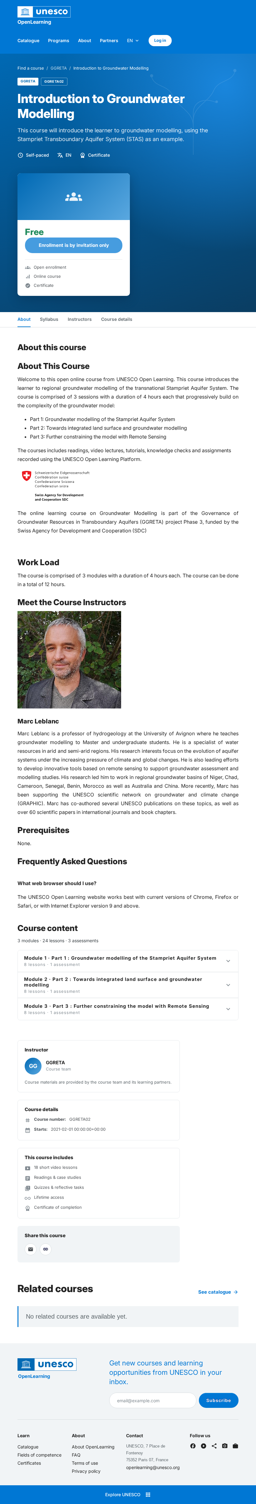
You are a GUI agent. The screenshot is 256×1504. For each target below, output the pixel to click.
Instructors (80, 319)
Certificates (29, 1463)
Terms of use (85, 1463)
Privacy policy (86, 1471)
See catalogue (218, 1292)
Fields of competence (39, 1454)
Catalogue (28, 40)
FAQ (76, 1454)
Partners (109, 40)
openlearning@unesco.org (153, 1467)
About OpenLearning (93, 1446)
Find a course (30, 68)
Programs (58, 40)
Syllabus (49, 319)
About (84, 40)
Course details (116, 319)
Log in (160, 40)
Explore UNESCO (128, 1495)
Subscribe (218, 1400)
